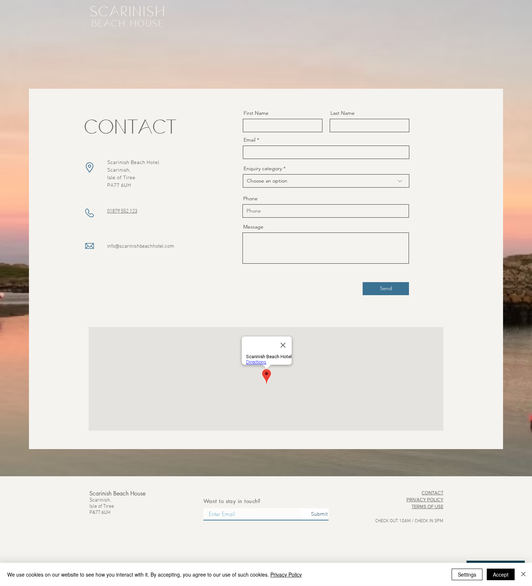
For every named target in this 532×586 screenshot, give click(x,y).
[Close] (523, 574)
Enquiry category (263, 168)
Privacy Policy (286, 574)
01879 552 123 (122, 211)
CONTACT (432, 492)
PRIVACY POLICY (424, 499)
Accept (500, 574)
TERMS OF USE (427, 506)
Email (250, 139)
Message (253, 226)
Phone (250, 198)
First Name (256, 113)
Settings (467, 574)
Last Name (342, 113)
